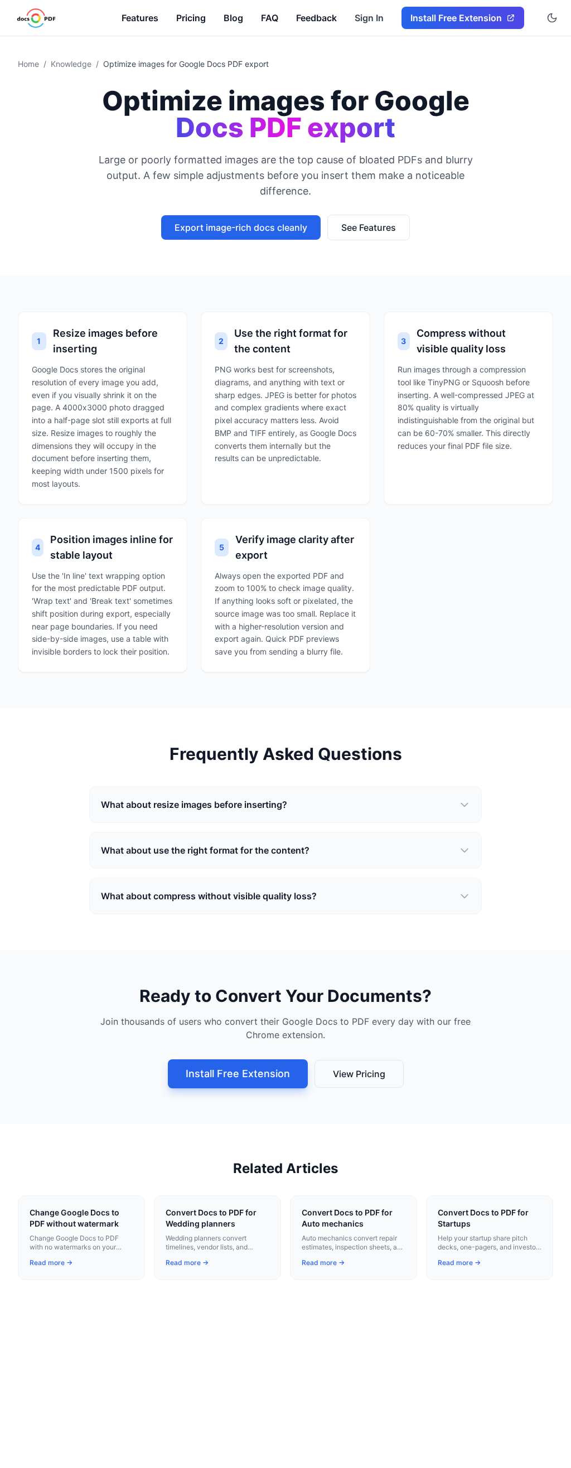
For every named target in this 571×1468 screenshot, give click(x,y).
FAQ (269, 17)
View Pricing (359, 1073)
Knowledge (71, 64)
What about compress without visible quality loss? (209, 896)
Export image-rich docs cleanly (241, 227)
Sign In (369, 17)
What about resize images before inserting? (194, 804)
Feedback (316, 17)
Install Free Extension (238, 1073)
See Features (368, 227)
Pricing (191, 17)
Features (140, 17)
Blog (233, 17)
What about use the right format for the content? (205, 850)
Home (28, 64)
